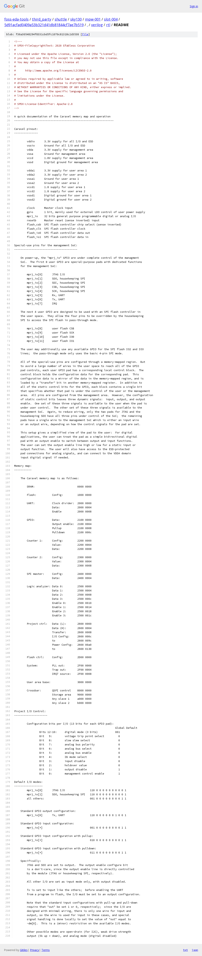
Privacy (34, 950)
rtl (108, 24)
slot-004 (111, 19)
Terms (45, 950)
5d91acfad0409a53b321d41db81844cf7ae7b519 (44, 24)
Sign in (194, 6)
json (195, 950)
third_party (41, 19)
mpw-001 (93, 19)
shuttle (61, 19)
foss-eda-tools (16, 19)
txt (185, 950)
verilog (97, 24)
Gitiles (24, 950)
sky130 (76, 19)
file (85, 34)
